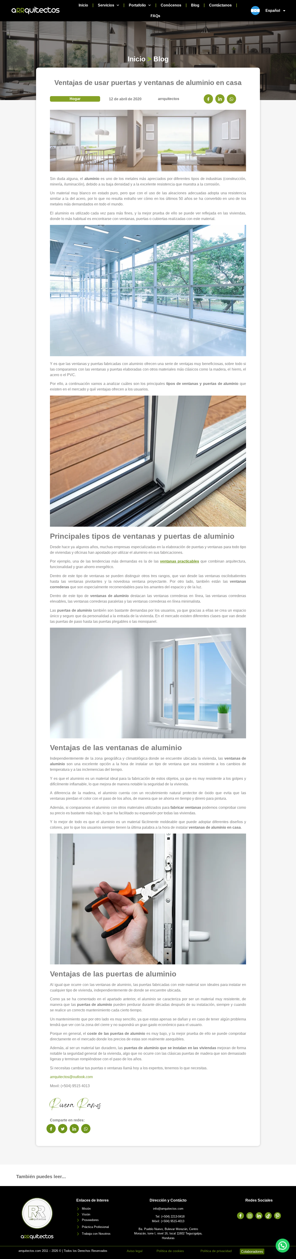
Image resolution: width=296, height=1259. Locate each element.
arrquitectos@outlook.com (71, 1077)
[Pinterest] (277, 1215)
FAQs (155, 16)
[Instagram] (249, 1215)
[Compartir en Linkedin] (220, 99)
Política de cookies (170, 1251)
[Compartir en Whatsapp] (231, 99)
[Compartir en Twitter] (62, 1128)
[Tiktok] (268, 1215)
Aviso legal (134, 1251)
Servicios (106, 5)
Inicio (83, 5)
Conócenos (171, 5)
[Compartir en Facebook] (208, 99)
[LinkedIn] (259, 1215)
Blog (195, 5)
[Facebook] (240, 1215)
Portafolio (137, 5)
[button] (283, 1246)
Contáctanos (220, 5)
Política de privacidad (216, 1251)
